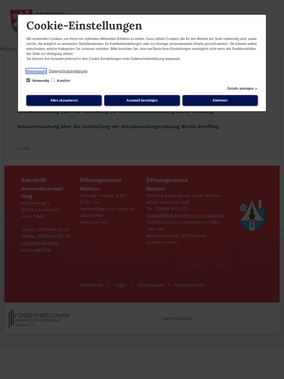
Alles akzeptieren (64, 100)
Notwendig (41, 81)
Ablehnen (219, 100)
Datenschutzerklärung (68, 71)
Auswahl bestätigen (142, 100)
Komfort (63, 81)
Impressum (36, 71)
